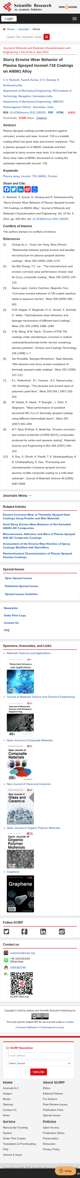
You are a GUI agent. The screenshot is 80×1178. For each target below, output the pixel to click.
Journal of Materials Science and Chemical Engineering (41, 696)
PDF (50, 112)
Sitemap (8, 1104)
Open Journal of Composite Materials (30, 740)
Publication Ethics (53, 1132)
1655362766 (18, 967)
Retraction (49, 1143)
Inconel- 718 (29, 176)
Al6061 (42, 176)
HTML (60, 112)
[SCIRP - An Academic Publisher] (27, 6)
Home (10, 29)
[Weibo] (62, 931)
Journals (23, 29)
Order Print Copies (14, 1138)
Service (9, 1122)
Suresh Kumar (29, 79)
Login (9, 19)
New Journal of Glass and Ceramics (29, 784)
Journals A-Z (10, 1088)
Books (6, 1099)
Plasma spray (11, 176)
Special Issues (52, 1115)
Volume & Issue (12, 1154)
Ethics (46, 1088)
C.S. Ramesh (11, 79)
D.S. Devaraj (48, 79)
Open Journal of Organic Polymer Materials (33, 827)
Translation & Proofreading (19, 1143)
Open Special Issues (18, 578)
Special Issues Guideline (21, 594)
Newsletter (11, 608)
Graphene (13, 871)
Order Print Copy (15, 615)
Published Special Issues (21, 586)
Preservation (50, 1138)
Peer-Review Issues (55, 1104)
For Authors (50, 1099)
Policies (49, 1122)
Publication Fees (53, 1109)
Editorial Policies (53, 1093)
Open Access (51, 1127)
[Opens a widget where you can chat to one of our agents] (65, 1171)
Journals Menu (16, 496)
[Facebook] (24, 931)
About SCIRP (54, 1082)
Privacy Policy (51, 1149)
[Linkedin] (43, 931)
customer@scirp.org (22, 952)
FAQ (7, 630)
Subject (7, 1093)
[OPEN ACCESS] (68, 6)
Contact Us (11, 622)
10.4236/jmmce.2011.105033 (28, 112)
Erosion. (53, 176)
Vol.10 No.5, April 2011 (35, 52)
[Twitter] (6, 931)
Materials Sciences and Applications (29, 653)
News (6, 1115)
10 (5, 456)
